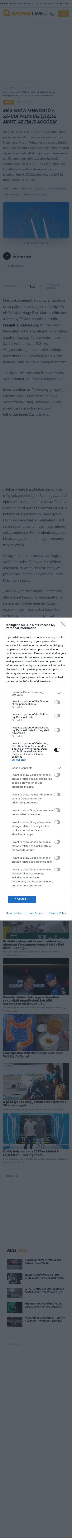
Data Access (35, 913)
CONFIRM (22, 899)
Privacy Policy (57, 913)
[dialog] (36, 769)
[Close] (64, 625)
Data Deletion (14, 913)
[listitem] (36, 693)
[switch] (57, 702)
